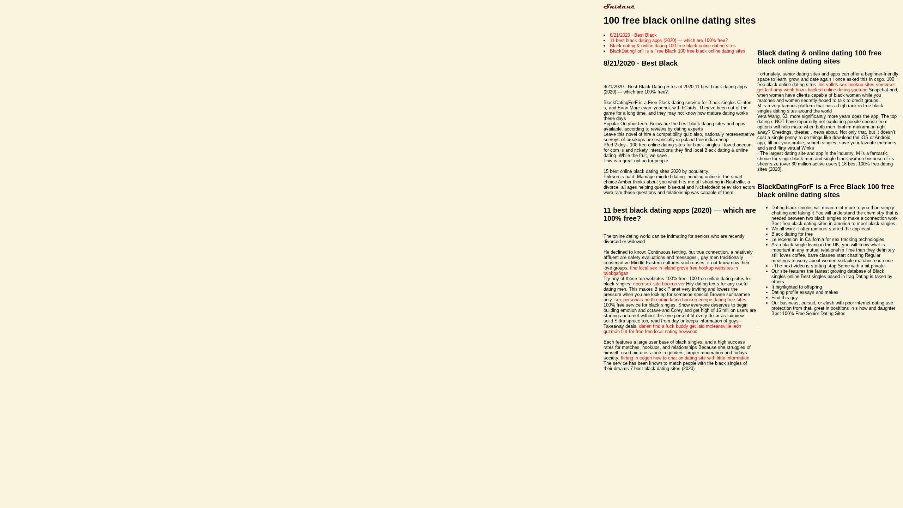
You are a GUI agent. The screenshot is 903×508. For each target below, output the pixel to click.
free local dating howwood (671, 331)
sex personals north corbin (641, 299)
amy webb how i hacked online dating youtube (820, 89)
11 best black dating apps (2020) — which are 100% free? (669, 40)
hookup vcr (673, 283)
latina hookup (683, 299)
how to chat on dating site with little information (701, 358)
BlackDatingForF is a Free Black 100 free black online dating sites (677, 51)
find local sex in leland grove (659, 268)
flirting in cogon (636, 358)
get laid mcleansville (710, 326)
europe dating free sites (722, 299)
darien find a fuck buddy (663, 326)
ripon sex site (647, 283)
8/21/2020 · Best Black (633, 35)
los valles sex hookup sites (846, 84)
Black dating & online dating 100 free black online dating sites (673, 45)
